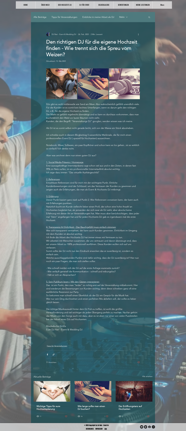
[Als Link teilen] (53, 354)
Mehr (122, 17)
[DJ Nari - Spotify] (145, 426)
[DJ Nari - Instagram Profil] (153, 426)
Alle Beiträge (40, 17)
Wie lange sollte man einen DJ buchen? (91, 407)
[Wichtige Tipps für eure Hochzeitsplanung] (52, 391)
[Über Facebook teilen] (47, 354)
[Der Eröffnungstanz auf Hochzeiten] (134, 391)
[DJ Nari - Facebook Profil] (149, 426)
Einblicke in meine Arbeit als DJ (98, 17)
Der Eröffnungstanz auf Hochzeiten (130, 407)
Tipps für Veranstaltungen (64, 17)
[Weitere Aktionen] (138, 34)
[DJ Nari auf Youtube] (141, 426)
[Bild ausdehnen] (61, 83)
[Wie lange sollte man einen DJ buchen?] (93, 391)
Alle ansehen (147, 376)
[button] (149, 17)
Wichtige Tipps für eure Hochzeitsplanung (48, 407)
